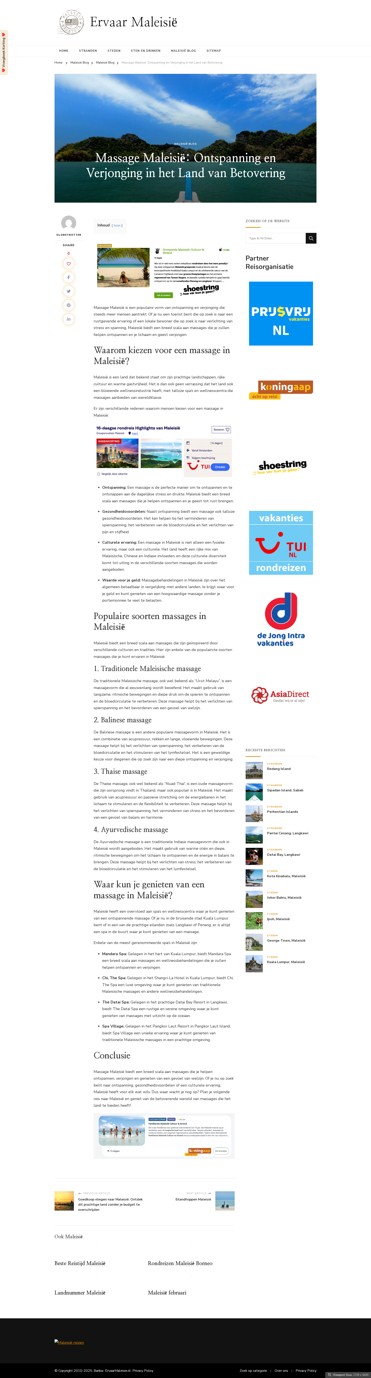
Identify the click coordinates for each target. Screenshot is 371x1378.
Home (63, 51)
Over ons (281, 1370)
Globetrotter (68, 235)
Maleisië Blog (183, 51)
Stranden (88, 51)
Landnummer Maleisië (80, 1293)
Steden (114, 51)
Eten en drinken (146, 51)
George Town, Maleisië (286, 940)
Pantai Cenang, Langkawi (287, 833)
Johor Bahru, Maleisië (284, 897)
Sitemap (214, 51)
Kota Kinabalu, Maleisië (286, 876)
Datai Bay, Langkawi (283, 855)
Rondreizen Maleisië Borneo (180, 1263)
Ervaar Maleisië (133, 22)
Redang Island (279, 769)
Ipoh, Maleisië (278, 919)
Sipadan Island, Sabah (285, 790)
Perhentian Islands (282, 812)
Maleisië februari (167, 1293)
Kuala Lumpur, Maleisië (286, 962)
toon (117, 225)
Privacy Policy (142, 1370)
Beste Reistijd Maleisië (80, 1263)
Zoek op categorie (253, 1370)
